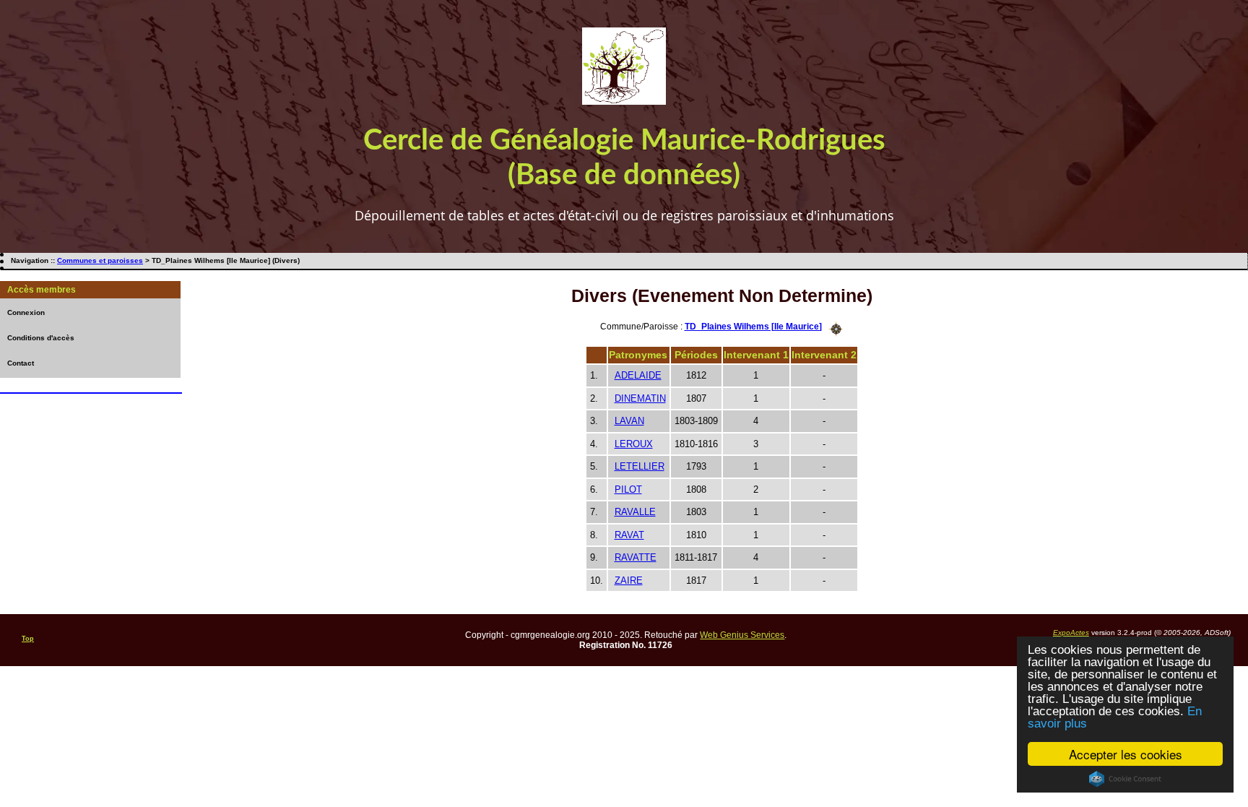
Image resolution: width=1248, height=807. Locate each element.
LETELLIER (639, 466)
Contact (20, 363)
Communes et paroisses (100, 260)
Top (28, 638)
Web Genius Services (742, 635)
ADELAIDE (638, 375)
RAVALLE (635, 511)
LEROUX (634, 444)
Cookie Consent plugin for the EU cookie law (1125, 779)
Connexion (26, 312)
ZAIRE (629, 580)
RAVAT (629, 535)
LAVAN (629, 420)
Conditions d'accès (40, 338)
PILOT (628, 489)
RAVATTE (635, 557)
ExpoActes (1071, 632)
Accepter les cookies (1125, 754)
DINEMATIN (640, 398)
